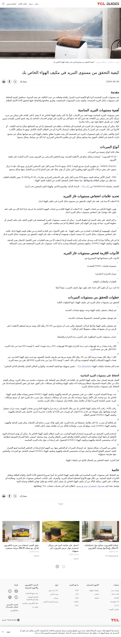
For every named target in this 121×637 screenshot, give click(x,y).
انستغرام (92, 486)
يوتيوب (78, 486)
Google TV (114, 602)
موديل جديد (115, 590)
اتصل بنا (35, 607)
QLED (116, 598)
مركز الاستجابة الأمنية (50, 602)
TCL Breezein (84, 366)
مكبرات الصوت (113, 609)
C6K (77, 598)
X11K (77, 590)
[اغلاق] (2, 632)
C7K (77, 594)
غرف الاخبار (54, 594)
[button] (57, 567)
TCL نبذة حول (53, 590)
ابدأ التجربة (14, 610)
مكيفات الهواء (94, 590)
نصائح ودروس (101, 62)
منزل (117, 62)
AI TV (116, 605)
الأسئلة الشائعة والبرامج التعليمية (32, 598)
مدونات (110, 62)
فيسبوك (100, 486)
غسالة (97, 598)
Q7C (77, 605)
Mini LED (115, 594)
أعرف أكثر (38, 633)
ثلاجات (96, 594)
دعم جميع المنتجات (31, 593)
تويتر (86, 486)
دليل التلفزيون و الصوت (30, 603)
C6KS (76, 602)
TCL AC (85, 186)
